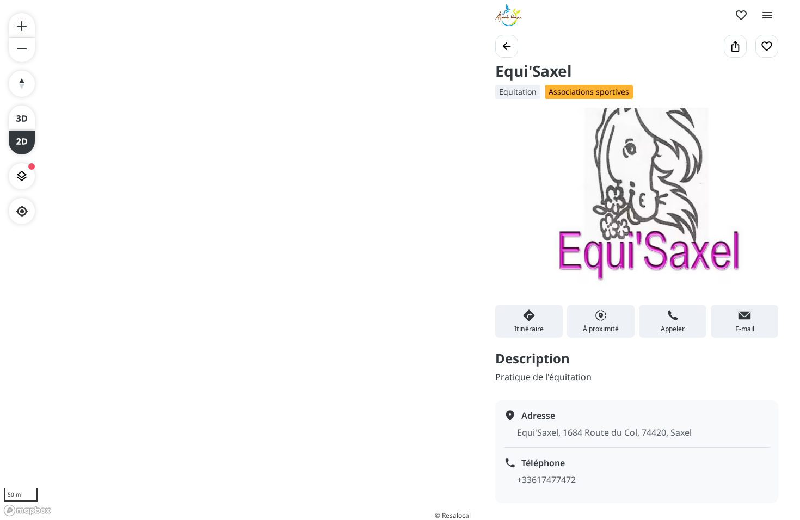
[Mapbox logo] (27, 510)
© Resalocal (453, 515)
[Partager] (735, 46)
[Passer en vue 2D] (22, 142)
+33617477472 (546, 480)
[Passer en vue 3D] (22, 117)
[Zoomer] (22, 25)
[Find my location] (22, 211)
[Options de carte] (22, 176)
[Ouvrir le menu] (767, 15)
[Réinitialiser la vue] (22, 84)
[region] (236, 260)
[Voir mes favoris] (741, 15)
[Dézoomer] (22, 50)
